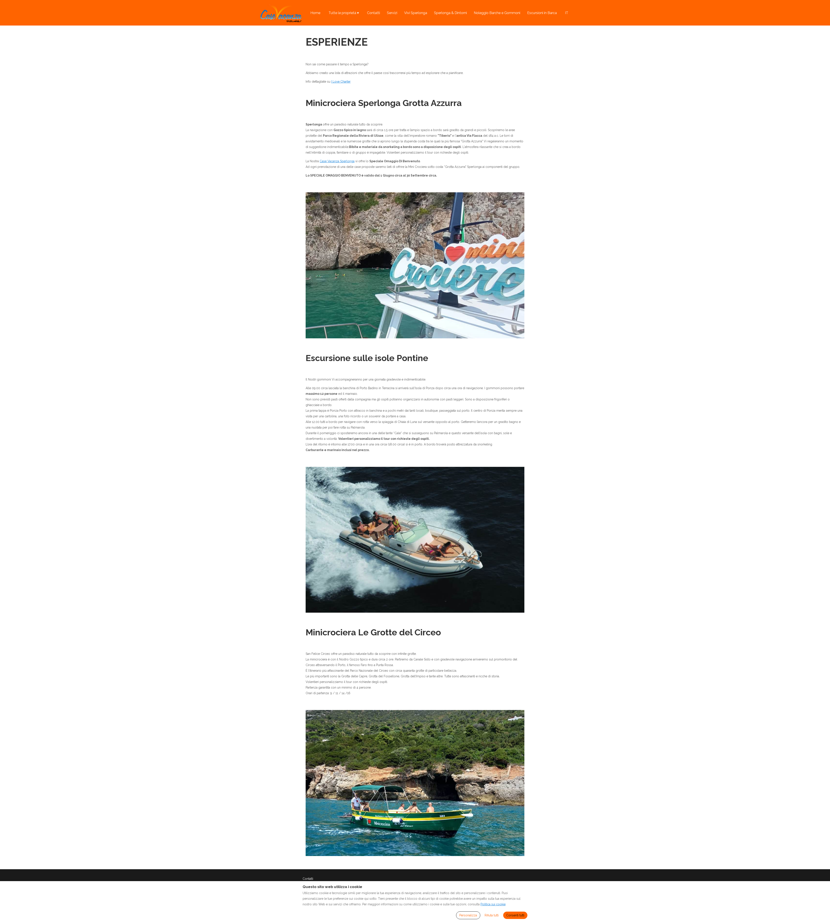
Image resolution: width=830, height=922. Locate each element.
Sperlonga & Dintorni (450, 13)
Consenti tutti (515, 915)
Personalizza (468, 915)
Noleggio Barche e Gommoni (497, 13)
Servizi (392, 13)
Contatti (373, 13)
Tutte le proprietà (344, 13)
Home (315, 13)
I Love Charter (341, 81)
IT (566, 13)
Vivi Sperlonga (415, 13)
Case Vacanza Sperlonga (337, 161)
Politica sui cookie (493, 904)
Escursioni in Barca (542, 13)
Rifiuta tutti (492, 915)
